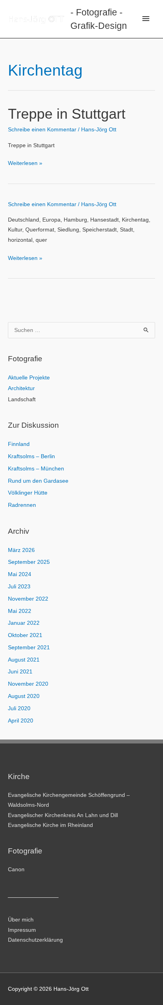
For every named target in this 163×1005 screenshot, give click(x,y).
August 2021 (24, 660)
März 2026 (21, 550)
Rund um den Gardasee (38, 481)
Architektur (21, 388)
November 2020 (28, 684)
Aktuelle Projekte (29, 378)
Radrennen (22, 505)
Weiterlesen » (25, 164)
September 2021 (29, 647)
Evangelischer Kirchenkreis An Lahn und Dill (63, 815)
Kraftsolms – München (36, 469)
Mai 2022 (19, 611)
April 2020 (20, 721)
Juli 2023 (19, 587)
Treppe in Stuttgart (66, 114)
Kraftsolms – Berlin (31, 456)
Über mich (21, 920)
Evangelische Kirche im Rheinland (50, 825)
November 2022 (28, 599)
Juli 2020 (19, 708)
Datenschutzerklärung (35, 940)
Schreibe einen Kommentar (42, 130)
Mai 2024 (19, 574)
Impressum (22, 930)
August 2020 (24, 696)
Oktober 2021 (25, 635)
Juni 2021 (20, 672)
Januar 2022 (24, 623)
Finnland (19, 444)
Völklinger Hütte (27, 493)
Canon (16, 869)
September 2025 (29, 562)
